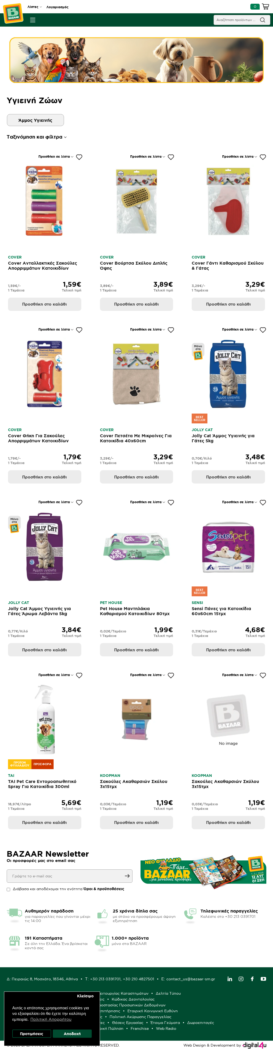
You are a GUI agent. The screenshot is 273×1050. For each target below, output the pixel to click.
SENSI (197, 603)
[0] (265, 7)
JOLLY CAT (202, 430)
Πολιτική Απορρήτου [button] (50, 1019)
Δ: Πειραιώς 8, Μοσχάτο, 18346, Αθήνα (42, 979)
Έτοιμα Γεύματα (165, 1022)
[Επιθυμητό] (79, 157)
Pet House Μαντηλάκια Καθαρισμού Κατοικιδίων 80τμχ (135, 611)
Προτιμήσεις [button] (31, 1034)
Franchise (140, 1028)
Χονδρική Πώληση (106, 1028)
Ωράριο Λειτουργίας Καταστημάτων (115, 993)
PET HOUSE (111, 603)
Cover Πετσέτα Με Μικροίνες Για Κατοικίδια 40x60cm (136, 438)
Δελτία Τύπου (168, 993)
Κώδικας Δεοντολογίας (133, 999)
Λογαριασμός (57, 7)
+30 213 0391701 (105, 979)
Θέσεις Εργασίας (127, 1022)
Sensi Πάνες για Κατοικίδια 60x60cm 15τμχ (221, 611)
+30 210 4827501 (138, 979)
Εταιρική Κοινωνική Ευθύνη (152, 1011)
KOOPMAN (110, 775)
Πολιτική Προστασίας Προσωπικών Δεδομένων (122, 1005)
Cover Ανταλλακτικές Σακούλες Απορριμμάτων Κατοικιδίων (42, 265)
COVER (15, 257)
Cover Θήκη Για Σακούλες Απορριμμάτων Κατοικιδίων (38, 438)
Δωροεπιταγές (200, 1022)
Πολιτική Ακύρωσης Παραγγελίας (140, 1017)
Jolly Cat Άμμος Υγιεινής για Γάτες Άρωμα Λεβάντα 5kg (39, 611)
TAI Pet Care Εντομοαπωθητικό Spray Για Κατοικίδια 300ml (42, 784)
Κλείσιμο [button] (85, 996)
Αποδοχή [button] (72, 1034)
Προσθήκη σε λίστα (54, 156)
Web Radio (166, 1028)
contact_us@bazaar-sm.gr (190, 979)
